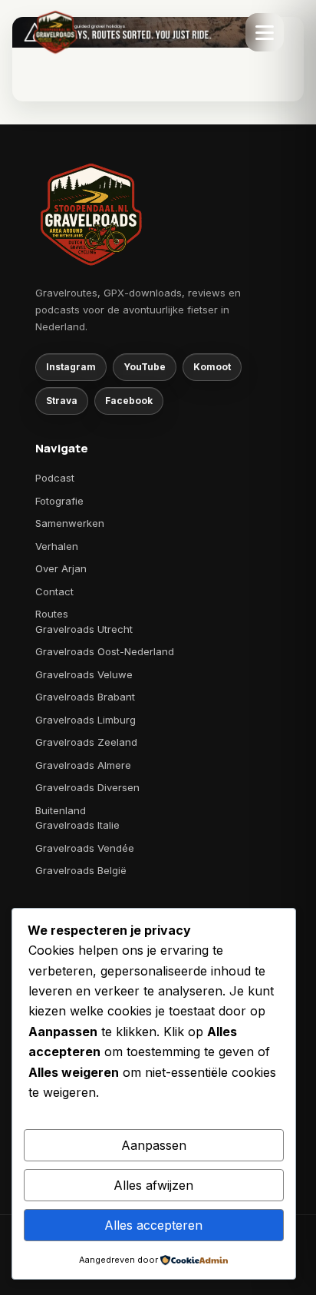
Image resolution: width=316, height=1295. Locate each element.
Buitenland (60, 810)
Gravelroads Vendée (84, 848)
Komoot (212, 367)
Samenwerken (69, 523)
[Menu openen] (264, 32)
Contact (54, 591)
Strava (61, 400)
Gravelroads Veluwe (84, 674)
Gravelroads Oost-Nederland (104, 651)
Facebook (129, 400)
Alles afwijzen (153, 1185)
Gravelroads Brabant (85, 697)
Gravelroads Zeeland (86, 742)
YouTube (144, 367)
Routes (51, 614)
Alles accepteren (153, 1225)
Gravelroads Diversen (87, 787)
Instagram (71, 367)
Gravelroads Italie (77, 825)
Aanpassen (153, 1145)
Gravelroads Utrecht (84, 629)
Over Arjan (61, 568)
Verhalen (56, 546)
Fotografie (59, 501)
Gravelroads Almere (83, 765)
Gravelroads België (81, 870)
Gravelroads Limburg (85, 720)
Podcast (54, 478)
